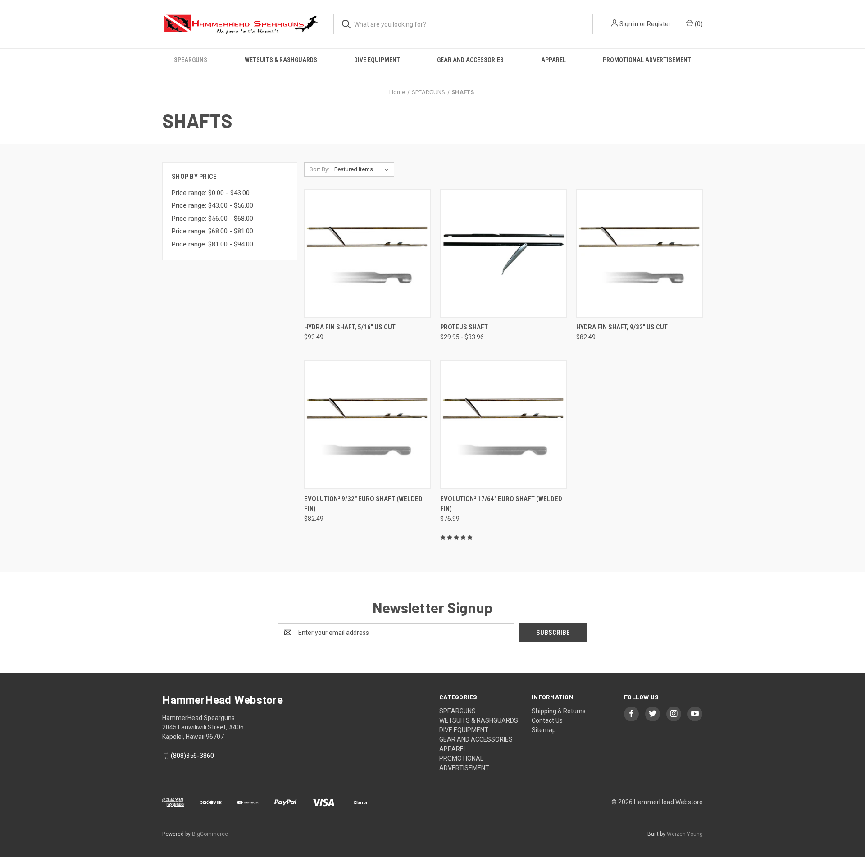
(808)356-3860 (192, 756)
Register (659, 23)
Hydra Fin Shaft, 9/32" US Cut (622, 327)
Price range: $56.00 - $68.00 (212, 218)
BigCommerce (210, 834)
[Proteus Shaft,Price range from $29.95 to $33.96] (503, 253)
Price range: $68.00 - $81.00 (212, 231)
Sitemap (544, 730)
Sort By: (319, 169)
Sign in (628, 23)
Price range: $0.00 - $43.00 (211, 193)
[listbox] (363, 169)
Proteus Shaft (464, 327)
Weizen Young (685, 834)
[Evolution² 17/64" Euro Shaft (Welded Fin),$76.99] (503, 424)
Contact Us (547, 720)
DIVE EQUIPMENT (377, 60)
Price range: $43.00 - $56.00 (212, 205)
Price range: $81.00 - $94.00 (212, 244)
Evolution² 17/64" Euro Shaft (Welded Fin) (501, 504)
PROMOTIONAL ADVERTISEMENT (647, 60)
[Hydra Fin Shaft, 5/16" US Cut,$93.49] (367, 253)
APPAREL (553, 60)
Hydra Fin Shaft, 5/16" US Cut (350, 327)
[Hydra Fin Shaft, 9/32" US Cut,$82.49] (639, 253)
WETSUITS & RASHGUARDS (281, 60)
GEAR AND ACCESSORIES (470, 60)
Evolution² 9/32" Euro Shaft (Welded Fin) (363, 504)
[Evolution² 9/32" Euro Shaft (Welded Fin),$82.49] (367, 424)
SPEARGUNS (190, 60)
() (698, 23)
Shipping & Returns (559, 711)
